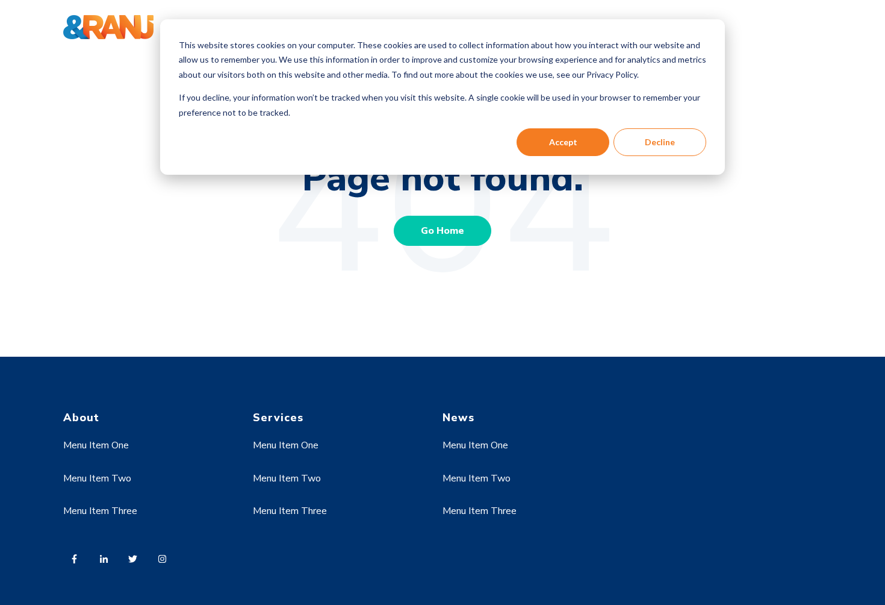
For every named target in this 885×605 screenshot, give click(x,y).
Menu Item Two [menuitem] (97, 478)
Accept (563, 142)
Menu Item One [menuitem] (96, 445)
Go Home (442, 230)
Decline (660, 142)
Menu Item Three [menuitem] (100, 511)
